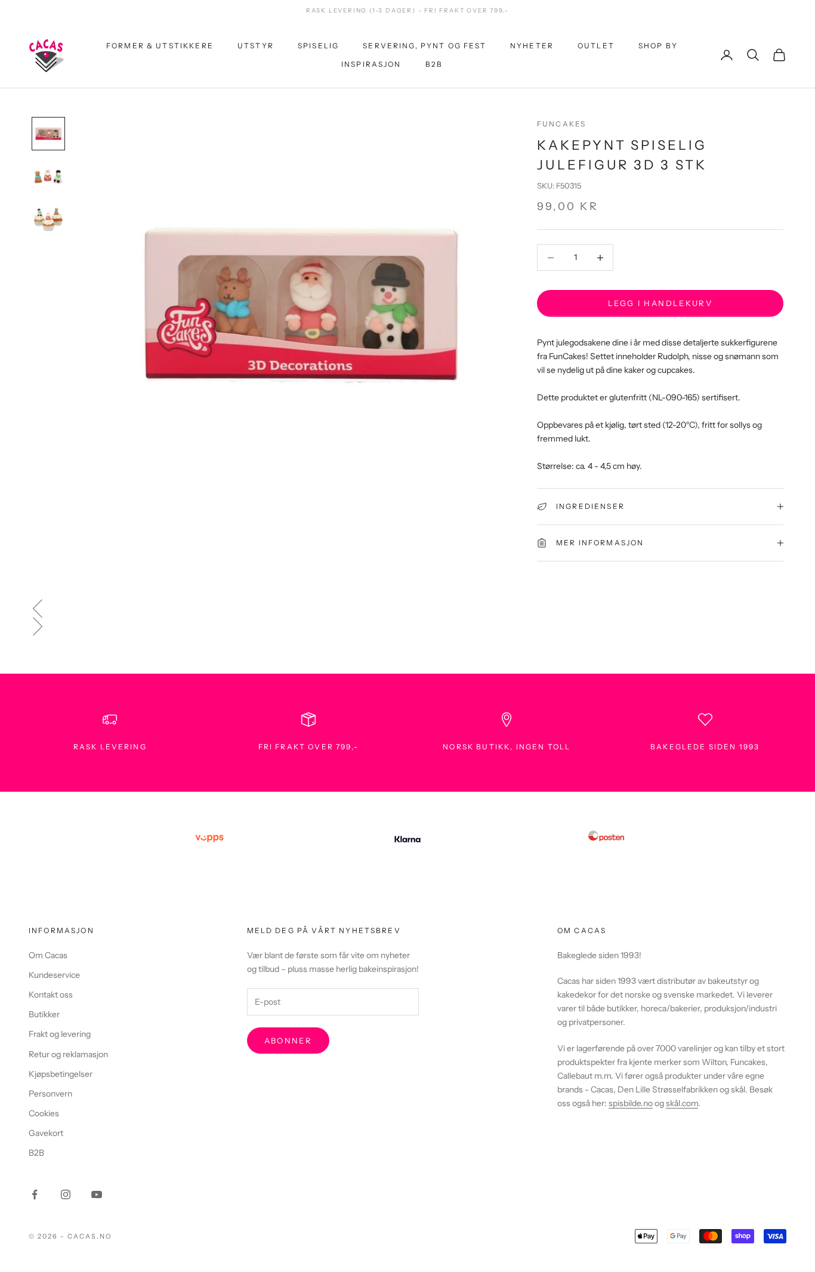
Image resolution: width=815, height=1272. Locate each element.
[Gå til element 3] (48, 219)
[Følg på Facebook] (35, 1194)
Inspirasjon (371, 63)
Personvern (50, 1093)
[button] (407, 609)
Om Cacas (48, 955)
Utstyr (255, 45)
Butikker (44, 1014)
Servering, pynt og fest (424, 45)
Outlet (596, 45)
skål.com (682, 1103)
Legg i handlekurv (660, 303)
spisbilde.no (631, 1103)
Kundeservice (54, 975)
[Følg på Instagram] (66, 1194)
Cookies (44, 1113)
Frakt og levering (60, 1034)
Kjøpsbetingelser (60, 1074)
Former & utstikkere (160, 45)
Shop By (658, 45)
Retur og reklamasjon (68, 1054)
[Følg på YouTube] (97, 1194)
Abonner (288, 1040)
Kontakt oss (51, 994)
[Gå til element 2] (48, 176)
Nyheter (532, 45)
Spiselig (318, 45)
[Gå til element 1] (48, 133)
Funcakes (561, 123)
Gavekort (46, 1133)
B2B (434, 63)
